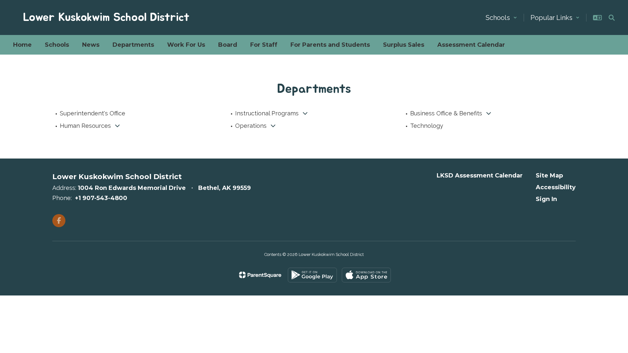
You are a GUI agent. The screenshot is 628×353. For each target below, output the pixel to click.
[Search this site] (611, 17)
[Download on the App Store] (366, 275)
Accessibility (556, 187)
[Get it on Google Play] (312, 275)
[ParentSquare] (260, 275)
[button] (501, 18)
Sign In (546, 199)
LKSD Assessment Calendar (480, 175)
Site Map (549, 175)
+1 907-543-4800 (101, 198)
